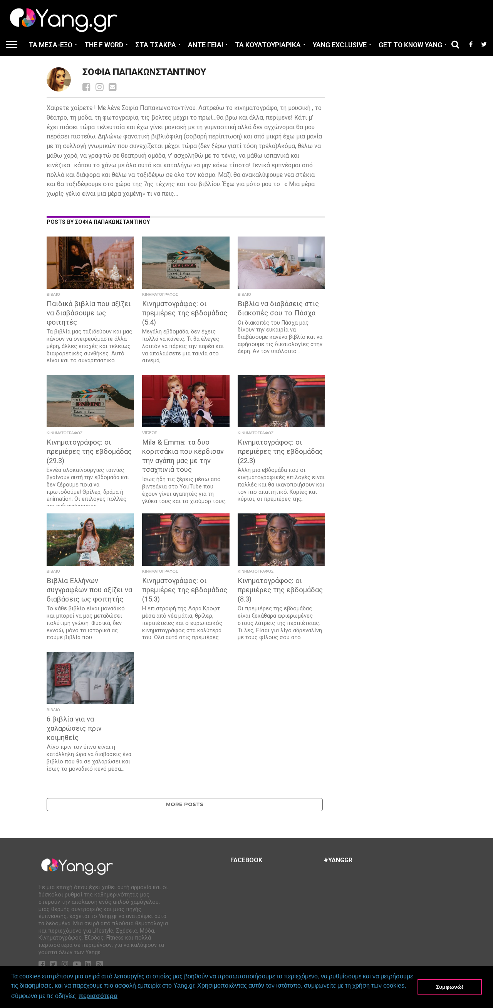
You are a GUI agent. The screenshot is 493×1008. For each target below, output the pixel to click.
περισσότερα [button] (98, 996)
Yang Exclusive (340, 45)
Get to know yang (410, 45)
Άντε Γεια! (205, 45)
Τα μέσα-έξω (50, 45)
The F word (103, 45)
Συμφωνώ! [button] (450, 987)
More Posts (184, 804)
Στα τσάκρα (155, 45)
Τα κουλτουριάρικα (268, 45)
